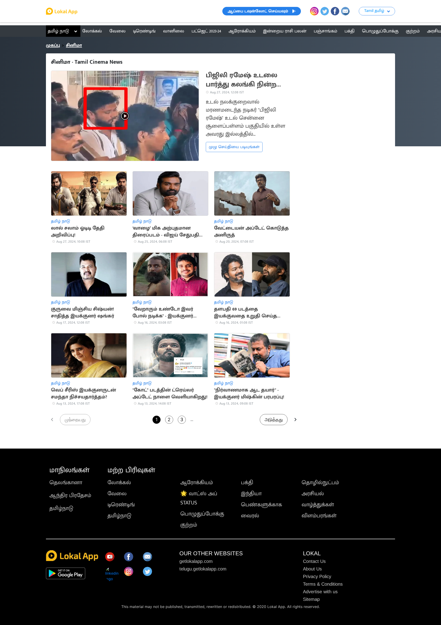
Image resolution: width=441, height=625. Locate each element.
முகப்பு (53, 45)
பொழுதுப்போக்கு (202, 513)
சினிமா (74, 45)
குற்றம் (188, 525)
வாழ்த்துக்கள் (318, 504)
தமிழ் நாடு (58, 31)
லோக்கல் (119, 482)
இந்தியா (251, 493)
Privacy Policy (317, 576)
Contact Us (314, 561)
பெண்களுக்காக (261, 504)
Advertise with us (320, 591)
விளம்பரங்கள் (319, 515)
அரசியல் (313, 493)
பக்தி (247, 482)
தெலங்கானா (65, 482)
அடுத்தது (274, 419)
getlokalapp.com (196, 561)
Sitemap (311, 599)
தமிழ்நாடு (61, 508)
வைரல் (250, 515)
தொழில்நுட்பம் (320, 482)
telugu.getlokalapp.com (202, 568)
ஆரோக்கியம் (196, 482)
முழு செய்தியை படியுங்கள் (234, 147)
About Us (312, 568)
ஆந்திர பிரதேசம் (70, 495)
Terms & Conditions (323, 584)
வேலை (117, 493)
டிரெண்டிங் (121, 504)
